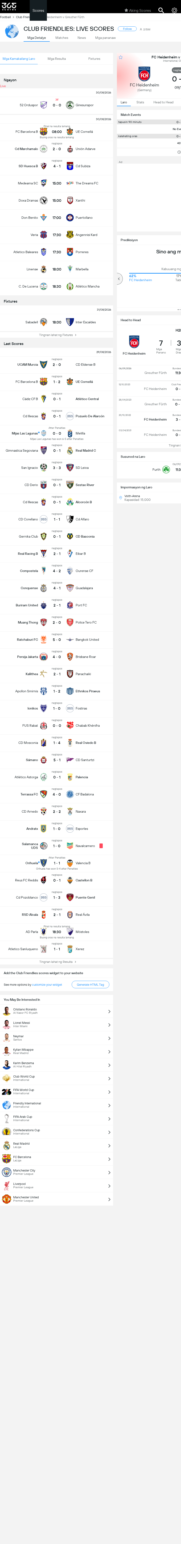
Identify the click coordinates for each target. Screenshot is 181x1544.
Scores (38, 10)
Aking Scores (140, 10)
